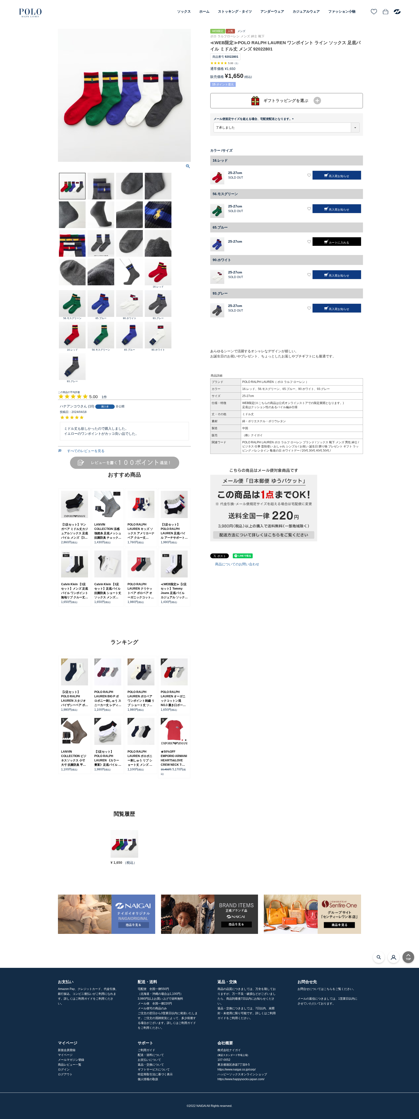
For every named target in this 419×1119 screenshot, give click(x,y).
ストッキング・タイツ (235, 11)
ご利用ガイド (146, 1050)
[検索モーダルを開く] (379, 957)
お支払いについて (149, 1059)
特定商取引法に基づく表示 (155, 1074)
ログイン (64, 1069)
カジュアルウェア (306, 11)
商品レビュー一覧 (69, 1064)
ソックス (184, 11)
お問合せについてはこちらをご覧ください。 (327, 989)
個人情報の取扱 (148, 1079)
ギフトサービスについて (154, 1069)
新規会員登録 (66, 1050)
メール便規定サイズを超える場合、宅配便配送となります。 (254, 119)
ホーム (204, 11)
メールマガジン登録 (71, 1059)
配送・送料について (151, 1055)
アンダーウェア (272, 11)
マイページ (65, 1055)
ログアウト (65, 1074)
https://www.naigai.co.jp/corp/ (237, 1069)
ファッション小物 (341, 11)
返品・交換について (151, 1064)
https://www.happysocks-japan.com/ (241, 1079)
